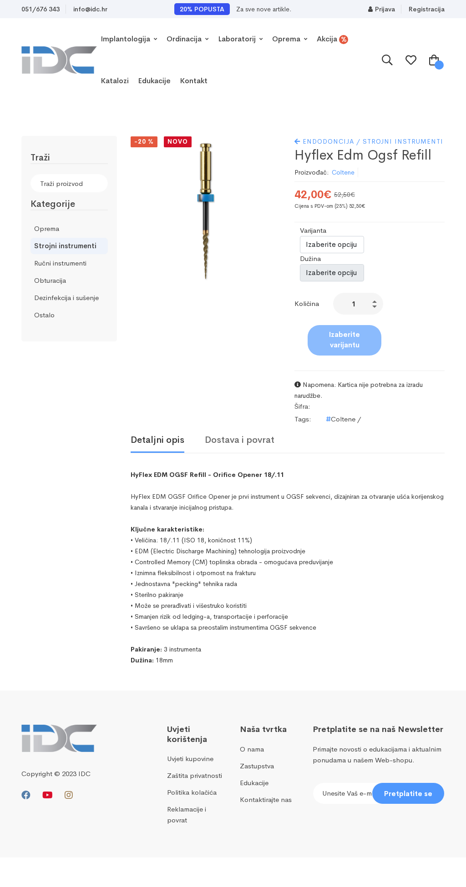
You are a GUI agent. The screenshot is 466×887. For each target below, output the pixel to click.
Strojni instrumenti (65, 245)
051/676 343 (40, 9)
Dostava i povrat (239, 440)
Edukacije (154, 80)
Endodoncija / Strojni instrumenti (371, 141)
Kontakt (194, 80)
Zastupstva (257, 766)
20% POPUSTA (202, 9)
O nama (252, 749)
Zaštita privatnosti (194, 775)
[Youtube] (47, 795)
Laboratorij (238, 39)
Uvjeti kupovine (190, 758)
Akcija (332, 39)
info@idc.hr (90, 9)
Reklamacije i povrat (186, 814)
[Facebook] (25, 795)
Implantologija (126, 39)
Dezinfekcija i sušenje (66, 297)
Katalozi (115, 80)
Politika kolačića (192, 792)
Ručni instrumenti (60, 263)
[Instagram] (69, 795)
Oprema (287, 39)
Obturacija (50, 280)
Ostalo (44, 315)
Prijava (385, 9)
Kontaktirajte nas (266, 799)
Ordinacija (185, 39)
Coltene (343, 172)
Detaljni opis (157, 440)
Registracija (427, 9)
